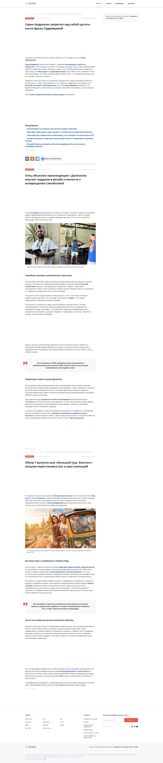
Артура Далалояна (68, 671)
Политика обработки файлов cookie (90, 736)
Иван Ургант (43, 71)
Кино (61, 722)
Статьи (108, 3)
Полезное (131, 3)
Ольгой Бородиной (55, 503)
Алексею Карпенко (74, 572)
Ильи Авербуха (71, 85)
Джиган (36, 213)
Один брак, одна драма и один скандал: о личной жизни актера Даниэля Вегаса (59, 132)
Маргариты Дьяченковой (69, 567)
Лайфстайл (46, 722)
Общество (28, 722)
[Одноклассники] (32, 159)
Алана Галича (83, 671)
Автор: (30, 150)
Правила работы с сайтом (91, 733)
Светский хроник (76, 418)
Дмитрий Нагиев (58, 71)
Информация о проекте (90, 719)
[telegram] (37, 159)
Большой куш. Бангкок (63, 496)
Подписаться (131, 720)
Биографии (119, 3)
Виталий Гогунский (33, 85)
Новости (99, 3)
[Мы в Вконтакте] (132, 726)
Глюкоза (41, 498)
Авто (44, 719)
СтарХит (71, 298)
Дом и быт (28, 728)
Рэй (61, 676)
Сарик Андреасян (32, 64)
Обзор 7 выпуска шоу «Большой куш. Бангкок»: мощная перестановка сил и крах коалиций (68, 452)
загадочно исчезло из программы (56, 399)
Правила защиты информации (89, 726)
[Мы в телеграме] (134, 726)
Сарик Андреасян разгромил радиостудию (47, 94)
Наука (27, 725)
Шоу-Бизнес (41, 14)
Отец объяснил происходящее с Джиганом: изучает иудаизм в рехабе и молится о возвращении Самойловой (73, 164)
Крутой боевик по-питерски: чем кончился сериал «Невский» (52, 129)
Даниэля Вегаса (88, 567)
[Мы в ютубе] (137, 726)
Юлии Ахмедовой (58, 572)
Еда (61, 719)
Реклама (86, 722)
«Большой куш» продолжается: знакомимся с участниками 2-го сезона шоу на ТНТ (60, 135)
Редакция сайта (88, 730)
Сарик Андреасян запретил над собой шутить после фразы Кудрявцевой (64, 14)
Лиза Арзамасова (50, 85)
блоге (62, 685)
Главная (27, 14)
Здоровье (45, 725)
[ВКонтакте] (27, 159)
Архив (62, 725)
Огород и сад (46, 728)
